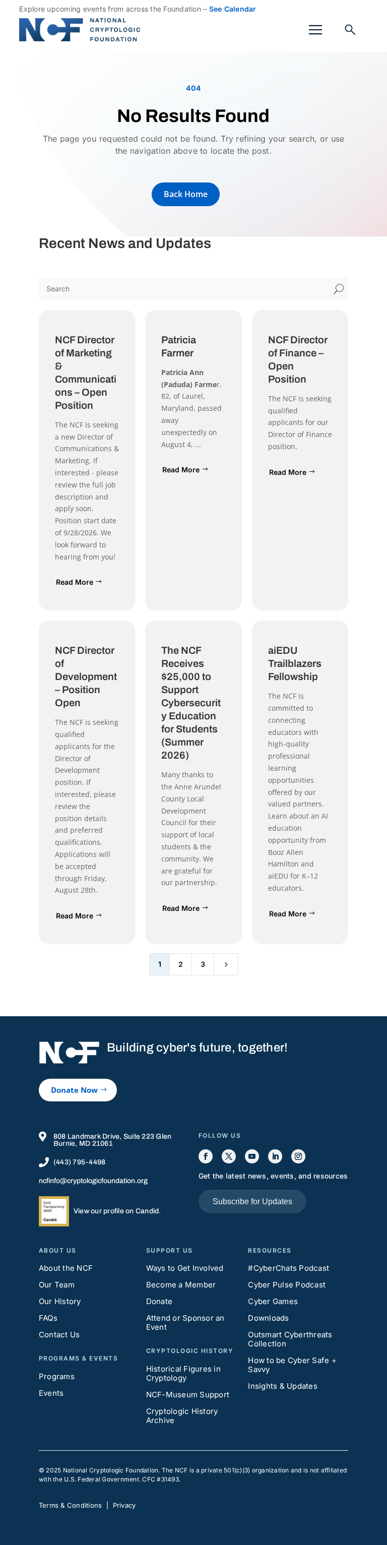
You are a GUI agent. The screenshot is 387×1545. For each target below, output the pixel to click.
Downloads (268, 1318)
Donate (159, 1301)
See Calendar (232, 9)
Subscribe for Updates (252, 1201)
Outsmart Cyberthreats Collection (290, 1339)
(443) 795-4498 (79, 1162)
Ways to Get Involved (185, 1268)
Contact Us (59, 1334)
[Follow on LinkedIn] (275, 1156)
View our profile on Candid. (117, 1211)
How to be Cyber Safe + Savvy (292, 1364)
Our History (60, 1301)
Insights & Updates (282, 1386)
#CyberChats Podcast (288, 1268)
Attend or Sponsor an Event (185, 1322)
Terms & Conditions (70, 1505)
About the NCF (66, 1268)
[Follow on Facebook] (206, 1156)
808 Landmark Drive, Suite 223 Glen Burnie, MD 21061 (112, 1140)
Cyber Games (273, 1301)
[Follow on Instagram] (298, 1156)
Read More (74, 582)
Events (51, 1393)
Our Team (57, 1284)
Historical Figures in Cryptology (183, 1373)
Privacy (124, 1505)
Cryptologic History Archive (182, 1415)
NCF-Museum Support (188, 1394)
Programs (57, 1376)
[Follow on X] (229, 1156)
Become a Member (181, 1284)
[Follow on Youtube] (252, 1156)
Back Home (186, 194)
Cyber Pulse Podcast (287, 1284)
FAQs (48, 1318)
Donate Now (74, 1090)
